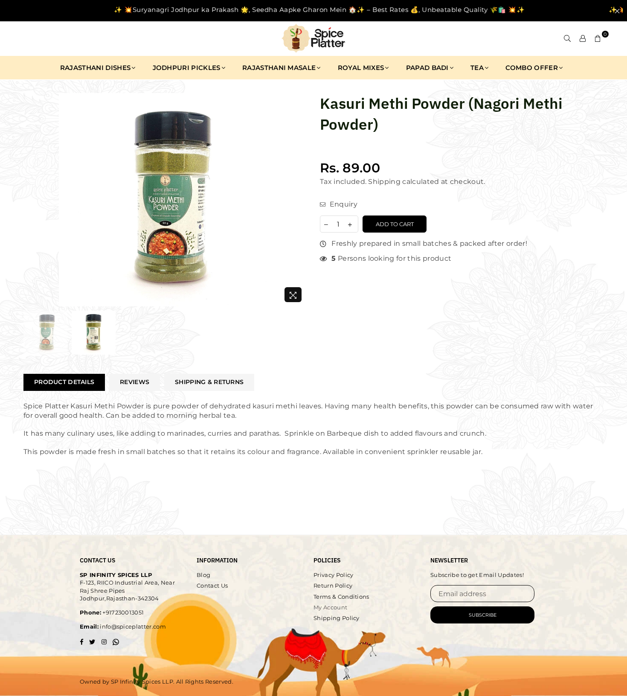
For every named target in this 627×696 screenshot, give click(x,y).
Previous (30, 199)
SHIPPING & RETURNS (209, 382)
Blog (203, 574)
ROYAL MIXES (361, 68)
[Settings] (582, 38)
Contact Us (212, 585)
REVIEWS (134, 382)
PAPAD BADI (427, 68)
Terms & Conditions (341, 596)
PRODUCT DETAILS (64, 382)
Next (299, 199)
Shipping (384, 182)
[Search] (567, 38)
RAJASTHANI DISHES (95, 68)
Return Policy (333, 585)
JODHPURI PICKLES (187, 68)
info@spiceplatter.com (132, 626)
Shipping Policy (337, 617)
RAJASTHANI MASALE (279, 68)
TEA (477, 68)
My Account (330, 607)
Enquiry (342, 204)
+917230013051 (122, 612)
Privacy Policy (333, 574)
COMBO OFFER (531, 68)
